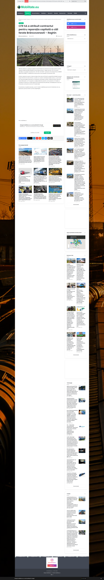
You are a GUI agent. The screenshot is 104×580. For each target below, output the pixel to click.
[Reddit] (40, 138)
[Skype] (43, 138)
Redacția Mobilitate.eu (23, 36)
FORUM (75, 13)
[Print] (51, 138)
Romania (56, 13)
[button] (52, 578)
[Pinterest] (37, 138)
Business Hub (62, 13)
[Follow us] (52, 560)
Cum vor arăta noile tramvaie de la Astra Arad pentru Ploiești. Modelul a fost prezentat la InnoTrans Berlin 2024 (72, 513)
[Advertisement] (64, 6)
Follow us (52, 565)
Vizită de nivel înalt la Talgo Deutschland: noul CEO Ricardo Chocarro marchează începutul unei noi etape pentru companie (71, 294)
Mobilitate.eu (20, 13)
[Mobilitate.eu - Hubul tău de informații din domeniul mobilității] (28, 7)
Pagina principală (22, 19)
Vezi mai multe (76, 204)
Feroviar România (35, 13)
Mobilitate (43, 13)
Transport (27, 13)
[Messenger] (46, 138)
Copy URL (47, 132)
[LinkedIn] (34, 138)
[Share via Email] (48, 138)
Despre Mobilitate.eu (48, 572)
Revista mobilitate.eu (56, 572)
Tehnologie (69, 13)
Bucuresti (50, 13)
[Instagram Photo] (21, 562)
